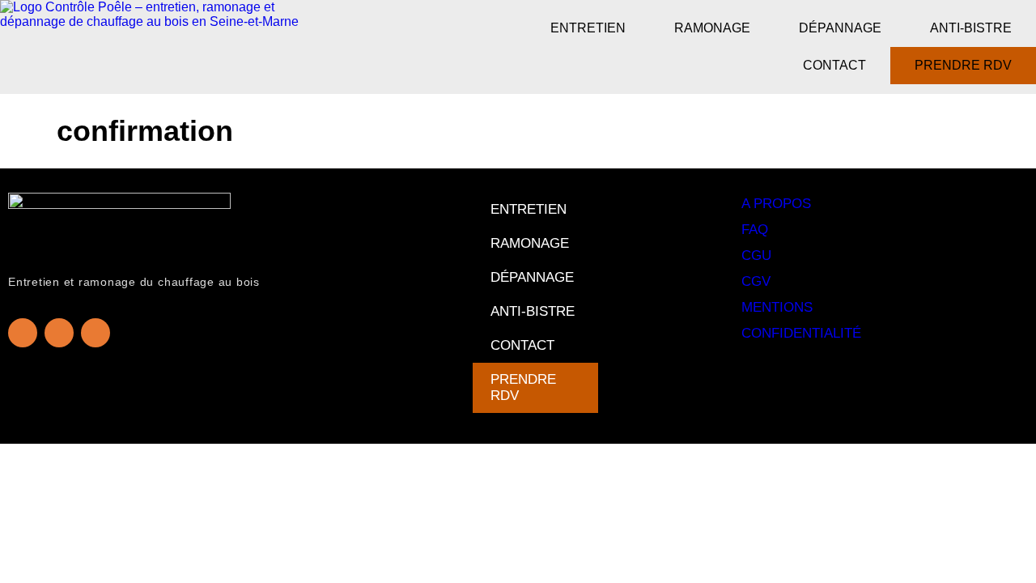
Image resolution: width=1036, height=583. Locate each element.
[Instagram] (59, 332)
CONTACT (834, 65)
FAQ (754, 229)
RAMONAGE (712, 28)
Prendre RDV (963, 65)
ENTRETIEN (588, 28)
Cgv (756, 281)
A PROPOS (776, 203)
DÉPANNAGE (840, 28)
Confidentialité (801, 333)
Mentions (777, 307)
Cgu (756, 255)
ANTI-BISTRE (971, 28)
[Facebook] (22, 332)
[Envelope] (95, 332)
